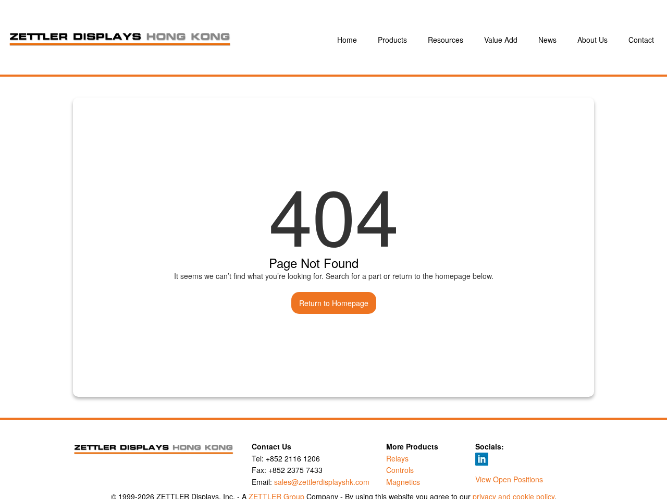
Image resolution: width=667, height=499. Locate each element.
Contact (641, 39)
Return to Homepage (333, 303)
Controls (400, 470)
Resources (445, 39)
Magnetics (403, 482)
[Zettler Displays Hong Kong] (170, 40)
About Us (592, 39)
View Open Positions (509, 479)
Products (392, 39)
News (547, 39)
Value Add (500, 39)
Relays (397, 458)
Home (347, 39)
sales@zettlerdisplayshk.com (321, 482)
